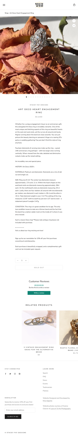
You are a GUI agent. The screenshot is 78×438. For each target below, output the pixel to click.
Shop (6, 13)
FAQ (44, 376)
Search (45, 373)
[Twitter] (10, 373)
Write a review (39, 293)
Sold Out (39, 267)
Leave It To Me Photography (61, 409)
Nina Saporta (47, 401)
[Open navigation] (4, 5)
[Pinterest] (19, 373)
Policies (45, 391)
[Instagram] (15, 373)
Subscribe (13, 417)
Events (45, 384)
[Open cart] (74, 5)
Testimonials (47, 387)
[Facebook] (5, 373)
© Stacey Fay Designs (15, 432)
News (45, 380)
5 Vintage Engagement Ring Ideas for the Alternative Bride (39, 349)
